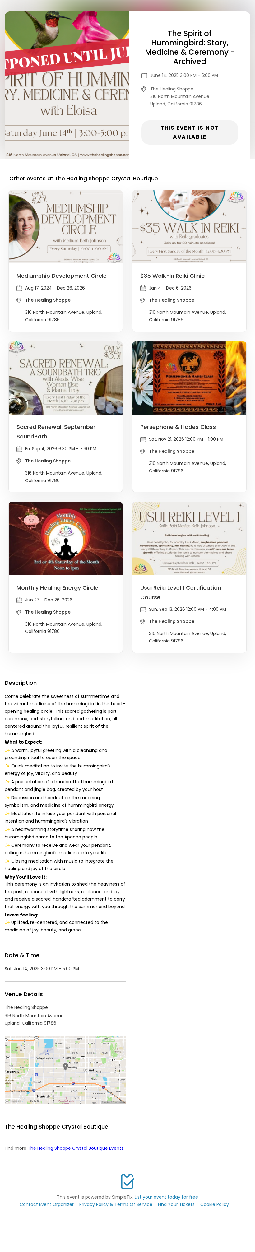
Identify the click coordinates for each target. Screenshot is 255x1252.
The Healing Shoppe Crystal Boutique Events (75, 1148)
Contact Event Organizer (47, 1204)
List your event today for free (166, 1197)
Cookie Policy (214, 1204)
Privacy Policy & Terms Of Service (115, 1204)
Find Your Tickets (176, 1204)
